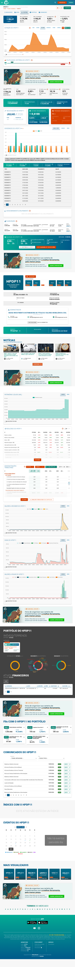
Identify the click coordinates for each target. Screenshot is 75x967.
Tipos (39, 756)
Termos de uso (38, 945)
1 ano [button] (53, 27)
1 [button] (7, 204)
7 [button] (22, 204)
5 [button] (17, 204)
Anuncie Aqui (51, 944)
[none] (37, 77)
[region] (37, 408)
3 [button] (12, 204)
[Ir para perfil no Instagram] (39, 929)
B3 (50, 935)
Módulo (25, 947)
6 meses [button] (48, 27)
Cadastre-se (62, 2)
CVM (52, 935)
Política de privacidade (39, 944)
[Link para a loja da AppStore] (43, 922)
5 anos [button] (59, 27)
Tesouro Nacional (59, 935)
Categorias (12, 756)
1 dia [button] (33, 27)
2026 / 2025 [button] (56, 128)
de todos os (46, 247)
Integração (25, 950)
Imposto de (25, 949)
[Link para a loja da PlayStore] (32, 922)
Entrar (71, 2)
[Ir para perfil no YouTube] (34, 929)
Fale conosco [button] (38, 947)
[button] (2, 2)
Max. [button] (68, 128)
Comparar (67, 7)
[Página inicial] (6, 3)
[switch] (37, 54)
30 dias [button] (43, 27)
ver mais (37, 459)
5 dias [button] (37, 27)
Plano (24, 944)
